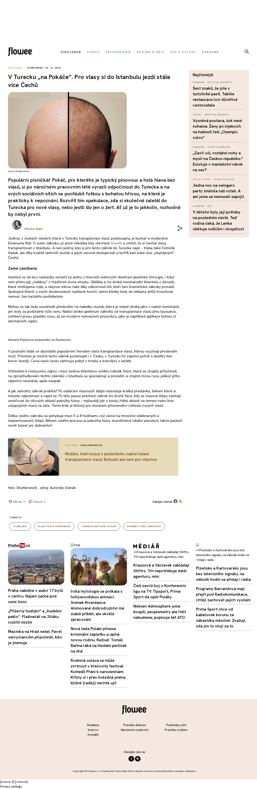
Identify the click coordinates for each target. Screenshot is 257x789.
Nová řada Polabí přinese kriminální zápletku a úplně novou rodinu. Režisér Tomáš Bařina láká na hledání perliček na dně (99, 640)
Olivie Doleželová (218, 147)
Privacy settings (11, 786)
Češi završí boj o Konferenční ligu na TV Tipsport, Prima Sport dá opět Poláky (159, 591)
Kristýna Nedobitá (219, 82)
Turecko (20, 526)
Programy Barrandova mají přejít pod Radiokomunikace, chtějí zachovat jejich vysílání (223, 594)
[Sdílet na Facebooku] (175, 502)
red (209, 206)
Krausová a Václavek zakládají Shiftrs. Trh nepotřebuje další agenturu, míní (161, 571)
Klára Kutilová (224, 179)
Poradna (199, 82)
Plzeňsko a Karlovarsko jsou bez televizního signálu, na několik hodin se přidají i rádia (223, 574)
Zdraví (197, 114)
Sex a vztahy (202, 179)
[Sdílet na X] (180, 501)
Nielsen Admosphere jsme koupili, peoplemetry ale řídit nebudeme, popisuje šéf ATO (159, 612)
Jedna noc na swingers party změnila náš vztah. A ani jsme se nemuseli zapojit (218, 191)
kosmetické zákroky (144, 526)
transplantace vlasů (99, 526)
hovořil (116, 243)
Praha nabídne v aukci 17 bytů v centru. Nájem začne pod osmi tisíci (35, 596)
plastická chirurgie (54, 526)
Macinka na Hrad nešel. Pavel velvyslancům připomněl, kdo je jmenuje (35, 637)
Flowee (21, 52)
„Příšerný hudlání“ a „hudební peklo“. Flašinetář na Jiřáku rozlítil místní (35, 616)
